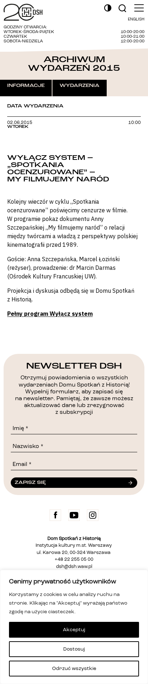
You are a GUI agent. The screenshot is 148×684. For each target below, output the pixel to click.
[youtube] (74, 515)
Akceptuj (74, 629)
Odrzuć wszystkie (74, 668)
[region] (74, 627)
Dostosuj (74, 649)
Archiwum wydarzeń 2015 (74, 64)
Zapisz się (30, 482)
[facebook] (55, 515)
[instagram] (92, 515)
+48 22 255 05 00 (74, 559)
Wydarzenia (80, 85)
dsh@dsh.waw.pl (74, 566)
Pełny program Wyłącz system (50, 313)
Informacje (26, 85)
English (136, 20)
